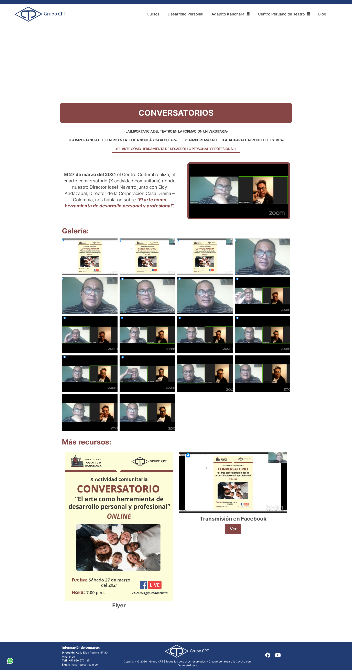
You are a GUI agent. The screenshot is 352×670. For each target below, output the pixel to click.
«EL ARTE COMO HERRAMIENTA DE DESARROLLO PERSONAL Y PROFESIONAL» (176, 149)
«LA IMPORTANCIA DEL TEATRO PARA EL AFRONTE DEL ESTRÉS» (234, 140)
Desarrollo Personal (185, 14)
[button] (233, 529)
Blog (322, 14)
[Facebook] (268, 655)
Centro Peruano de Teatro (281, 14)
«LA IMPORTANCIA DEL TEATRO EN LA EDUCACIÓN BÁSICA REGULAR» (122, 140)
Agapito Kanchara (227, 14)
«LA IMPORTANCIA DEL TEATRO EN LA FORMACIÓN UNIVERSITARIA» (176, 131)
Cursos (153, 14)
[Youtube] (278, 655)
